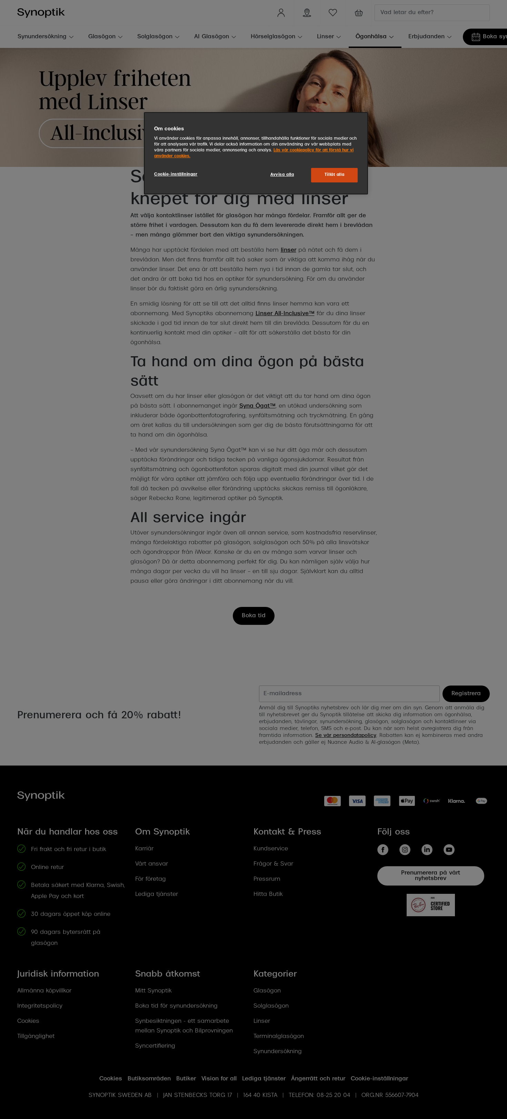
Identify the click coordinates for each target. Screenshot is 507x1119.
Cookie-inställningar (175, 174)
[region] (256, 153)
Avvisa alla (282, 175)
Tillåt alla (334, 175)
